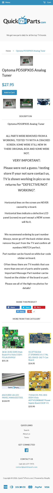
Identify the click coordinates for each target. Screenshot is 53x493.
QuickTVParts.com (25, 478)
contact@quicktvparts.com (26, 467)
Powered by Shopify (42, 478)
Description (25, 116)
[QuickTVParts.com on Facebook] (26, 450)
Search (26, 430)
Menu (7, 2)
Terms (26, 437)
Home (8, 51)
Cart (49, 2)
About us (26, 434)
